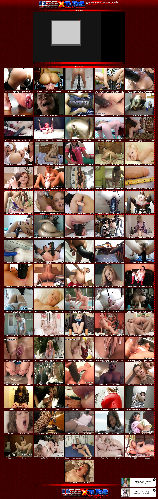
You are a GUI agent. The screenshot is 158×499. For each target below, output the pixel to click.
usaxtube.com (59, 498)
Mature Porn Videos (99, 3)
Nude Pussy (94, 4)
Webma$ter (99, 498)
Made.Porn (107, 3)
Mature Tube (91, 3)
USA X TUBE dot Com (97, 1)
